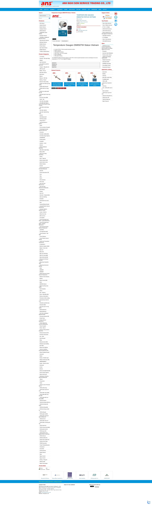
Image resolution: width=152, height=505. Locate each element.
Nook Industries (43, 288)
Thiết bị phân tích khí (44, 429)
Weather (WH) (42, 461)
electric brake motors (44, 162)
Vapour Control (42, 456)
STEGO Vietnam (43, 49)
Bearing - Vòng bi (43, 79)
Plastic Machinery (43, 309)
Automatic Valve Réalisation (108, 53)
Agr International (43, 62)
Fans (41, 174)
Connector (42, 132)
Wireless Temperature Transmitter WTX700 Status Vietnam (70, 84)
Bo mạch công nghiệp (44, 97)
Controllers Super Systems (45, 135)
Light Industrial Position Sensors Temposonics (43, 227)
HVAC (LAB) (105, 81)
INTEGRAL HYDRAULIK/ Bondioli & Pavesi (44, 38)
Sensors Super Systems (44, 372)
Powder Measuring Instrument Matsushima (43, 323)
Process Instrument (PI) (44, 332)
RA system (105, 51)
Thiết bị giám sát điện (44, 413)
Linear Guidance (43, 236)
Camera (41, 115)
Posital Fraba (42, 318)
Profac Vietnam (42, 45)
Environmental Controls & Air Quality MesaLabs (44, 168)
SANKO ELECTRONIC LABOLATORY (106, 57)
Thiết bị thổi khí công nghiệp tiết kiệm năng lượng (44, 433)
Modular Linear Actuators (44, 276)
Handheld (41, 198)
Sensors (41, 368)
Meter (41, 268)
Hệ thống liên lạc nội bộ (44, 200)
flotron (41, 178)
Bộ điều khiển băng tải (44, 86)
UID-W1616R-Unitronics (107, 28)
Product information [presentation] (56, 41)
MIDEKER (41, 269)
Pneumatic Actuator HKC (44, 316)
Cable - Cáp (42, 99)
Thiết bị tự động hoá (106, 99)
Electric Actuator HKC (44, 160)
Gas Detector (42, 189)
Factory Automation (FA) (44, 172)
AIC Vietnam (42, 23)
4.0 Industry (42, 56)
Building (104, 73)
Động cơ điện (42, 151)
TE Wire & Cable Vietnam (44, 51)
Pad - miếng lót (42, 292)
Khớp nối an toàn (43, 214)
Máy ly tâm (42, 251)
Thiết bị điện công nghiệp (44, 392)
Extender (41, 170)
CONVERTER (42, 137)
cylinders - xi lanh (43, 143)
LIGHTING (42, 229)
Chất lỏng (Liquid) (43, 118)
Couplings (41, 141)
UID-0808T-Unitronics (107, 35)
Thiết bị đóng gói (43, 412)
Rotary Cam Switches (44, 347)
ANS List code (42, 68)
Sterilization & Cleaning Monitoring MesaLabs (43, 377)
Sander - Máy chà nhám (44, 363)
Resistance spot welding (44, 343)
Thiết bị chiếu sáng (43, 387)
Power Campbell (43, 326)
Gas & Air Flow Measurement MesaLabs (43, 187)
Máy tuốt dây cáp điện (44, 257)
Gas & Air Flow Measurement (42, 184)
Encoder (41, 165)
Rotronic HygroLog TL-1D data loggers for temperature (107, 33)
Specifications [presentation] (65, 41)
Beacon (41, 76)
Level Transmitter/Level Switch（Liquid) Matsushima (44, 220)
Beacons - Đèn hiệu (43, 78)
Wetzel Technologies (44, 463)
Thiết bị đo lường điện (44, 407)
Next (65, 88)
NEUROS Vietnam (43, 284)
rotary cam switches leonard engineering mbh (43, 350)
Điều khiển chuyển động (44, 149)
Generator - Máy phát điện (45, 195)
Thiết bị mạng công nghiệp (45, 427)
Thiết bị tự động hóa (43, 437)
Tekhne (41, 379)
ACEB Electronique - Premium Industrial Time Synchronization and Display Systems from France (107, 47)
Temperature (42, 381)
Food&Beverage (106, 79)
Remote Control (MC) (44, 341)
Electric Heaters (43, 163)
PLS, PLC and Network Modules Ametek (43, 314)
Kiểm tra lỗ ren (42, 215)
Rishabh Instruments (106, 59)
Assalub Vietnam (43, 25)
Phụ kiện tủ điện (43, 304)
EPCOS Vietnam (43, 30)
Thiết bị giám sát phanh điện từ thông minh (44, 416)
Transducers (42, 446)
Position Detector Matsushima (42, 320)
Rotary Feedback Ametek (44, 352)
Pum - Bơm (42, 336)
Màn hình (41, 249)
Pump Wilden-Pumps (106, 65)
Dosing (41, 156)
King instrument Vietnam (44, 40)
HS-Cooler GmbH (106, 61)
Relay (41, 340)
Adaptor (41, 60)
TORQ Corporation (43, 443)
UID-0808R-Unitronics (107, 41)
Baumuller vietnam (43, 72)
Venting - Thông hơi (43, 459)
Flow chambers (42, 179)
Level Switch (42, 217)
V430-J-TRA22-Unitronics (107, 25)
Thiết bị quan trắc (43, 431)
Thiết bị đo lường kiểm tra (107, 95)
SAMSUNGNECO (43, 361)
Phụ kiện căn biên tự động (45, 298)
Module (41, 278)
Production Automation (44, 334)
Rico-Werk (42, 345)
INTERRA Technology (107, 63)
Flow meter (42, 181)
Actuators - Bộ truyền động (45, 58)
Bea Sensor (42, 74)
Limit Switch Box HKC (44, 231)
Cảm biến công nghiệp (44, 101)
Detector (41, 145)
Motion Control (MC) (43, 280)
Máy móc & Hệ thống (44, 253)
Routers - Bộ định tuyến (44, 357)
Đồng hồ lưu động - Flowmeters (43, 154)
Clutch (41, 125)
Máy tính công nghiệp (44, 255)
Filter (41, 176)
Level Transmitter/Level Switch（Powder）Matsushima (44, 223)
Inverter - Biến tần (43, 212)
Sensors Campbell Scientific (45, 370)
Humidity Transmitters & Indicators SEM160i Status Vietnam (95, 84)
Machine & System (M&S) (44, 246)
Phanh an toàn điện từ (44, 296)
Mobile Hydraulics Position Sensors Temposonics (44, 274)
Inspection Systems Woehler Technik (43, 209)
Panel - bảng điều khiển (44, 294)
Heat (41, 202)
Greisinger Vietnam (43, 35)
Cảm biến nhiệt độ (43, 110)
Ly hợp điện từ (42, 244)
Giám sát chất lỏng (43, 196)
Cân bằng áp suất (43, 116)
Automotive (105, 71)
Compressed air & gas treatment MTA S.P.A (43, 129)
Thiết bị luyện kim (43, 425)
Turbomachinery (43, 450)
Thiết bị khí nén (43, 418)
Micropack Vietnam (43, 42)
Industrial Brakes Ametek (44, 204)
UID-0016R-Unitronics (107, 30)
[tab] (56, 41)
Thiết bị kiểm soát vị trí (44, 420)
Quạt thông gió (42, 338)
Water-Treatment (106, 101)
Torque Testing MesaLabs (45, 445)
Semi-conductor (105, 90)
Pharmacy (104, 86)
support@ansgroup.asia (82, 30)
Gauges (41, 191)
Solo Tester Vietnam (43, 47)
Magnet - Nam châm (43, 248)
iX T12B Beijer (105, 37)
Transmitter (42, 448)
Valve (41, 454)
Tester (41, 382)
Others (41, 290)
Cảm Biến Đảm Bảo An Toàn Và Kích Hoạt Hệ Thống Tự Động (44, 104)
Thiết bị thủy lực (43, 435)
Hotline (79, 28)
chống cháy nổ (42, 120)
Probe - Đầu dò (42, 327)
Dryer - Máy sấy (43, 158)
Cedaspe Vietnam (43, 28)
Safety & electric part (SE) (44, 359)
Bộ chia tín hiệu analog (44, 81)
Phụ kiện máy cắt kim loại (44, 302)
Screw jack (42, 365)
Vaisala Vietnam (43, 452)
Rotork (41, 356)
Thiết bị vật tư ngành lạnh (44, 439)
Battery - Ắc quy (43, 70)
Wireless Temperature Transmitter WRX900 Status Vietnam (82, 84)
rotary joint (42, 354)
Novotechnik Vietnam (106, 67)
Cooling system (42, 139)
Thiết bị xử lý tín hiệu (44, 441)
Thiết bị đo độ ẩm (43, 400)
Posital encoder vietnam (107, 54)
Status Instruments (43, 374)
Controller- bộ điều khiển (44, 134)
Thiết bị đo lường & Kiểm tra (45, 402)
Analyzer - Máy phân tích (44, 67)
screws (41, 367)
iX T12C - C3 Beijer (106, 27)
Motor (41, 282)
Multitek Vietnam (43, 44)
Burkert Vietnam (43, 27)
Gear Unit (41, 193)
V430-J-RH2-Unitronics (107, 23)
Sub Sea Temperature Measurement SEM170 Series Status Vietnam (57, 84)
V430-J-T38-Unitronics (107, 39)
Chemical (104, 75)
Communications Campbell (45, 127)
